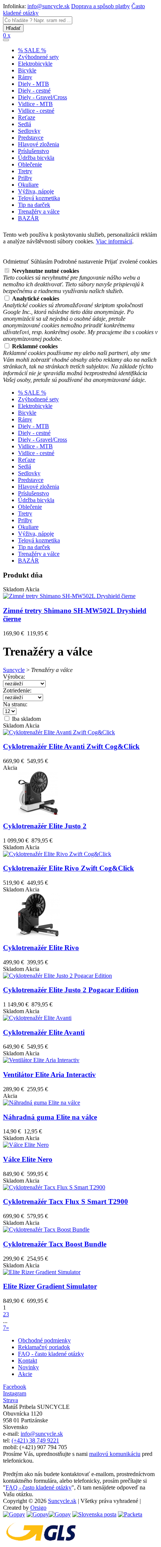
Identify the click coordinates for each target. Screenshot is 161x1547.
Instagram (14, 1393)
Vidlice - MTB (35, 104)
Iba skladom (25, 719)
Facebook (14, 1386)
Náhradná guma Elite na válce (50, 1117)
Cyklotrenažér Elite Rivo (41, 948)
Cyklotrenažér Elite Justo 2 (44, 826)
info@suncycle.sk (48, 6)
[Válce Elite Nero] (26, 1145)
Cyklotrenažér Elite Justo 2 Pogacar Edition (71, 990)
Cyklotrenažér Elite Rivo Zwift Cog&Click (68, 868)
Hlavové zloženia (38, 144)
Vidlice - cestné (36, 111)
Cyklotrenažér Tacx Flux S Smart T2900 (65, 1201)
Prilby (25, 178)
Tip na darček (34, 205)
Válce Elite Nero (27, 1159)
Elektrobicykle (35, 63)
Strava (10, 1400)
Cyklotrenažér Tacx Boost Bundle (54, 1244)
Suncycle (14, 670)
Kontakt (27, 1360)
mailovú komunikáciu (114, 1454)
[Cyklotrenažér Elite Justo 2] (38, 813)
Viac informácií (114, 241)
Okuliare (28, 184)
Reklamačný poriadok (44, 1347)
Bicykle (27, 70)
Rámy (25, 77)
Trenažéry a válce (39, 211)
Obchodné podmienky (44, 1340)
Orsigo (38, 1507)
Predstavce (30, 137)
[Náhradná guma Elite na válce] (41, 1102)
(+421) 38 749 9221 (35, 1440)
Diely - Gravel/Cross (42, 97)
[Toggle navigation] (6, 40)
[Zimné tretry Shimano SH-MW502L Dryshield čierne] (69, 596)
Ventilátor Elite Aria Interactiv (49, 1074)
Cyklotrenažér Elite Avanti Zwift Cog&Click (71, 746)
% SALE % (32, 50)
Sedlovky (29, 131)
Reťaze (26, 117)
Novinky (28, 1367)
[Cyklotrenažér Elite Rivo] (38, 934)
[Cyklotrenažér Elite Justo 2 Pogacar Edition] (57, 975)
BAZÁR (28, 218)
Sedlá (24, 124)
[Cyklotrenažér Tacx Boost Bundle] (46, 1229)
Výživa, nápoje (36, 191)
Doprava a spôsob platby (100, 6)
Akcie (25, 1374)
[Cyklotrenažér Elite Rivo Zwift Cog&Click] (57, 854)
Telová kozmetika (39, 198)
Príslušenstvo (33, 151)
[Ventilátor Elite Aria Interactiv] (41, 1060)
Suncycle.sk (62, 1501)
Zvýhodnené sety (38, 57)
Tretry (25, 171)
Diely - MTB (33, 84)
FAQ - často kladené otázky (51, 1354)
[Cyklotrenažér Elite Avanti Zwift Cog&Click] (59, 732)
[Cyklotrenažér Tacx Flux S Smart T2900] (54, 1187)
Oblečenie (30, 164)
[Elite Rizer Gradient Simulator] (41, 1272)
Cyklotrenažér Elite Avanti (44, 1032)
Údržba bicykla (36, 158)
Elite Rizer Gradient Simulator (50, 1286)
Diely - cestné (34, 90)
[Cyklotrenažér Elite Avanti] (37, 1018)
